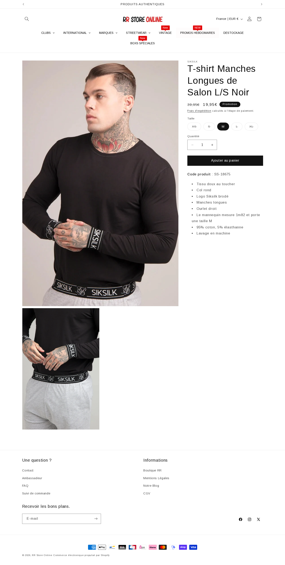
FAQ (25, 485)
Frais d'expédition (199, 110)
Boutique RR (152, 470)
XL (253, 127)
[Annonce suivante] (261, 4)
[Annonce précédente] (23, 4)
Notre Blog (151, 485)
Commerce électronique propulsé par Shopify (81, 555)
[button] (27, 19)
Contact (28, 470)
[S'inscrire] (96, 518)
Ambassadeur (32, 478)
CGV (146, 493)
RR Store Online (42, 555)
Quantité (193, 136)
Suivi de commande (36, 493)
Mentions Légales (156, 478)
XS (196, 127)
